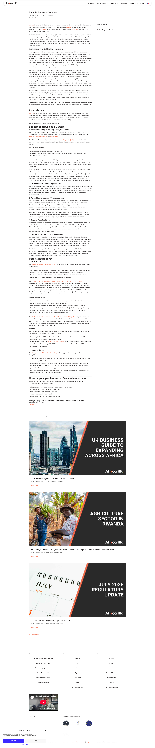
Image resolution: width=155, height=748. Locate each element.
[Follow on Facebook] (38, 719)
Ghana (77, 668)
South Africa (77, 677)
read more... (34, 485)
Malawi (44, 29)
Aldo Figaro (36, 481)
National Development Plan (38, 136)
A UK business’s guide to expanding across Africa (52, 478)
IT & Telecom (111, 668)
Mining (112, 682)
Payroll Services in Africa (43, 663)
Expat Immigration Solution (43, 677)
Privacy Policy (24, 744)
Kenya (77, 663)
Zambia (31, 25)
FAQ (87, 742)
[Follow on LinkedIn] (30, 719)
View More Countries (77, 687)
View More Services (43, 682)
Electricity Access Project (56, 341)
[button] (45, 730)
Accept (13, 740)
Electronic (111, 663)
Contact (142, 3)
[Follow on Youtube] (34, 719)
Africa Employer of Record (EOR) (43, 658)
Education (111, 658)
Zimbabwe (74, 29)
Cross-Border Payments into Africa (43, 673)
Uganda (77, 673)
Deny (35, 740)
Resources (123, 3)
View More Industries (112, 687)
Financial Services (111, 673)
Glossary (82, 742)
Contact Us (32, 404)
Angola (68, 27)
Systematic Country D (57, 140)
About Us (133, 3)
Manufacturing (111, 677)
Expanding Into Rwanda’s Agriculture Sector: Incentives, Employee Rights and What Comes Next (72, 549)
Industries (113, 3)
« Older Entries (34, 634)
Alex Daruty (34, 15)
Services (91, 3)
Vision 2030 (54, 136)
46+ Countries (101, 3)
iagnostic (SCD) (69, 140)
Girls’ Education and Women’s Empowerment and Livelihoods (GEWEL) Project (57, 281)
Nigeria (77, 658)
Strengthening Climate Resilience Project (45, 353)
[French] (148, 3)
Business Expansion (57, 481)
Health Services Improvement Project (44, 264)
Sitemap (66, 742)
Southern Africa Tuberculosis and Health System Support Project (53, 317)
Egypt (77, 682)
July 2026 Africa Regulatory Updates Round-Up (51, 620)
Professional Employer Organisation (43, 668)
